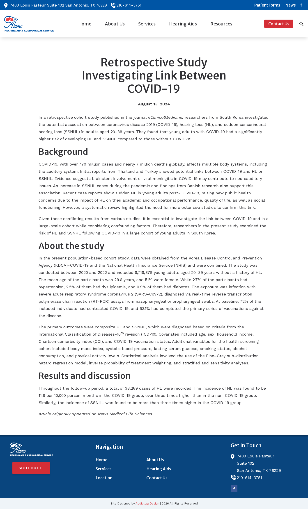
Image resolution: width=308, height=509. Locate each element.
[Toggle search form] (301, 24)
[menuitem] (267, 5)
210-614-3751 (129, 5)
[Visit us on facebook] (301, 5)
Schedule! (31, 468)
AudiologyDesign (147, 503)
